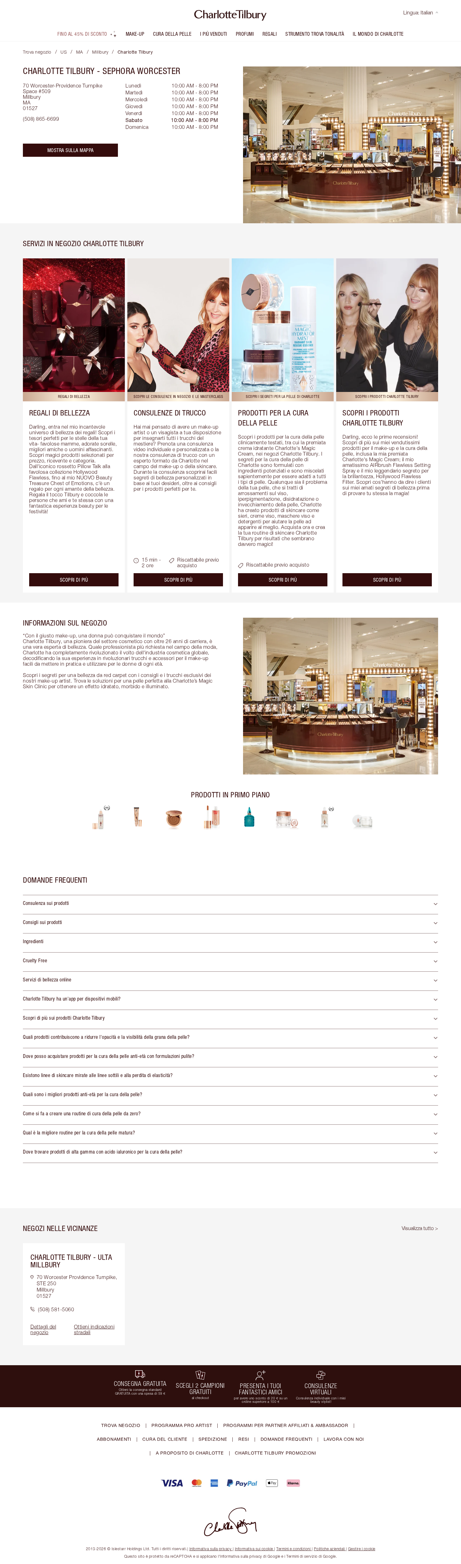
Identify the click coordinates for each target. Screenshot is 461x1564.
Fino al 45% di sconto (82, 34)
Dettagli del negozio (43, 1329)
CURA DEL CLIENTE (164, 1439)
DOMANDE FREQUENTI (287, 1439)
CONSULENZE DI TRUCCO (170, 412)
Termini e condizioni (293, 1548)
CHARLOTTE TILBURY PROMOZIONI (275, 1453)
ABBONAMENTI (114, 1439)
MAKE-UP (135, 34)
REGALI (269, 34)
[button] (230, 904)
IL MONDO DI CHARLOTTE (378, 34)
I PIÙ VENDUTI (213, 34)
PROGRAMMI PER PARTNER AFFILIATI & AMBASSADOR (285, 1425)
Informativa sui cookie (254, 1548)
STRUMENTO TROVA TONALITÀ (314, 34)
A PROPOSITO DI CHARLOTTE (190, 1453)
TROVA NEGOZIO (120, 1425)
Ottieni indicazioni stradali (94, 1329)
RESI (243, 1439)
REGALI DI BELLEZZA (59, 412)
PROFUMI (245, 34)
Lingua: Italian (418, 12)
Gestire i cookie (361, 1548)
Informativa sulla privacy (210, 1548)
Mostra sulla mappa (70, 150)
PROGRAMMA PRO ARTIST (181, 1425)
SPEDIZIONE (213, 1439)
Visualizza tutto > (420, 1228)
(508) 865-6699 (41, 119)
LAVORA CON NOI (344, 1439)
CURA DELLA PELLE (172, 34)
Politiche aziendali (329, 1548)
